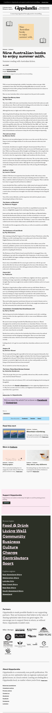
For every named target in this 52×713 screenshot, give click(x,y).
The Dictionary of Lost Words (12, 230)
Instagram (11, 403)
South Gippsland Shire (13, 591)
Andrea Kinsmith (12, 69)
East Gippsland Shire (12, 575)
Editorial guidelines (9, 685)
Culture (11, 49)
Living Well (14, 531)
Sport (8, 563)
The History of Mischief (10, 202)
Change (10, 553)
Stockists (6, 696)
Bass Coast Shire (10, 584)
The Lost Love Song (9, 134)
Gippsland (7, 413)
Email (39, 418)
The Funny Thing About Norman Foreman (16, 369)
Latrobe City (8, 581)
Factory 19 (6, 348)
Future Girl (6, 272)
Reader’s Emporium (21, 385)
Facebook (42, 400)
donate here (45, 2)
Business (11, 542)
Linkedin (5, 703)
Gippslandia (11, 71)
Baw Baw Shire (9, 588)
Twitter (32, 418)
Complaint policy (8, 688)
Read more (45, 437)
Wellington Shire (11, 578)
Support (6, 77)
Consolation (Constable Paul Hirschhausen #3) (19, 308)
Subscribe (6, 395)
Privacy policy (7, 690)
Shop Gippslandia (44, 7)
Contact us (6, 693)
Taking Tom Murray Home (11, 97)
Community (14, 536)
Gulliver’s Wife (8, 170)
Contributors (15, 558)
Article (5, 49)
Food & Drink (16, 525)
